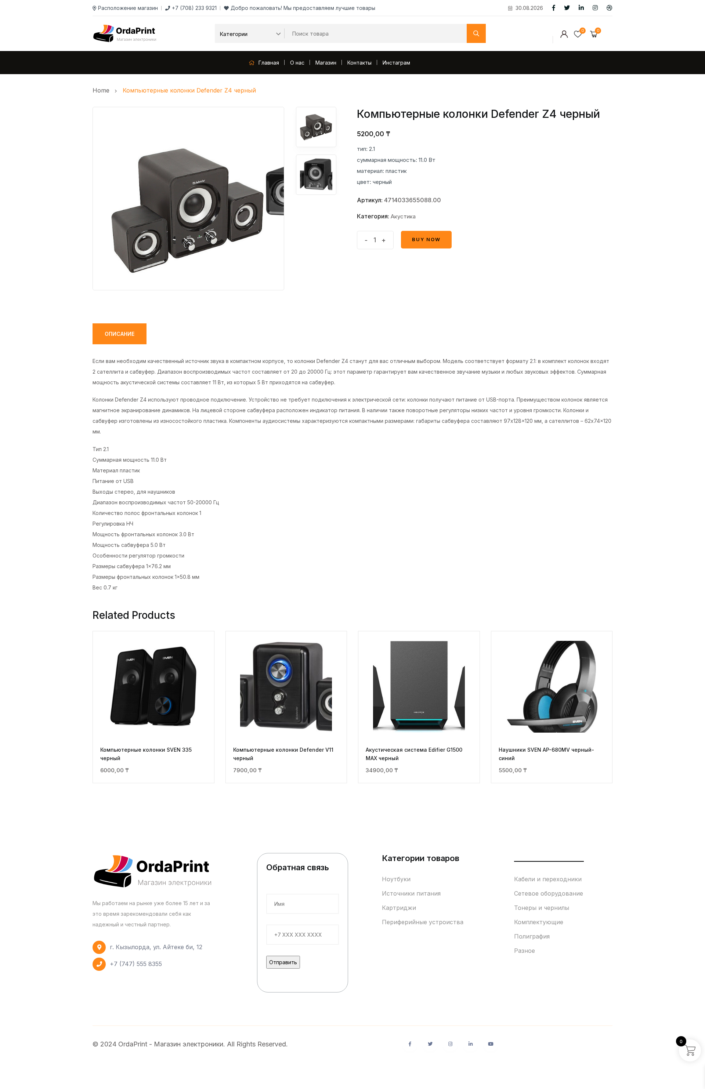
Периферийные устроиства (422, 922)
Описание (119, 334)
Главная (268, 62)
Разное (524, 950)
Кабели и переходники (548, 879)
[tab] (120, 333)
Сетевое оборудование (548, 893)
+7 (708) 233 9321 (194, 8)
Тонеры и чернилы (541, 907)
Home (103, 90)
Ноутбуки (396, 879)
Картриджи (399, 907)
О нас (297, 62)
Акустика (403, 216)
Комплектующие (538, 922)
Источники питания (411, 893)
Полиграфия (532, 936)
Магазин (325, 62)
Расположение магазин (128, 8)
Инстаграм (396, 62)
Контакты (359, 62)
